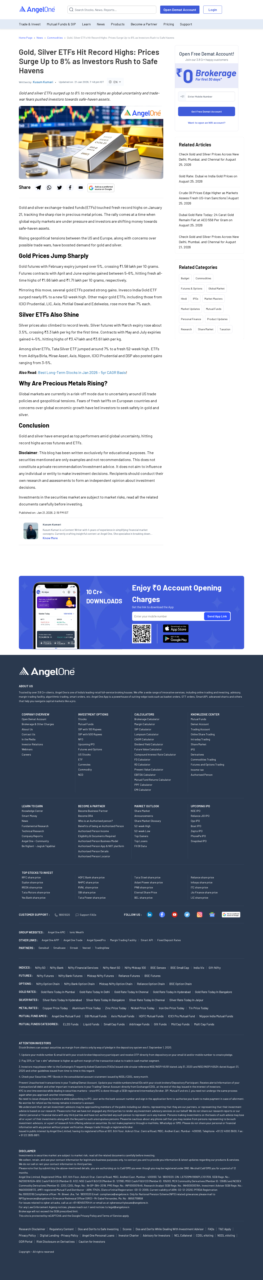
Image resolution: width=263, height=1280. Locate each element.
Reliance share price (202, 877)
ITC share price (199, 887)
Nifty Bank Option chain (79, 984)
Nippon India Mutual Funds (216, 1016)
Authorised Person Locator (94, 856)
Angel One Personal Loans (98, 1235)
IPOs (195, 298)
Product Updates (217, 318)
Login (213, 10)
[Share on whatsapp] (49, 187)
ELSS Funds (71, 1024)
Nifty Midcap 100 (135, 967)
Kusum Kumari (43, 82)
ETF (80, 759)
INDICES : (25, 967)
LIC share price (199, 897)
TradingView (102, 947)
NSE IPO (195, 810)
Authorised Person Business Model (98, 841)
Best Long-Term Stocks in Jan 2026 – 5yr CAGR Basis (82, 372)
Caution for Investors (92, 1241)
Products (118, 24)
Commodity (85, 769)
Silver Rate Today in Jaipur (186, 1000)
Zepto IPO (197, 831)
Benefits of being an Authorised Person (101, 826)
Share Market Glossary (147, 820)
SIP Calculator (142, 729)
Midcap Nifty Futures (100, 975)
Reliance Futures (129, 975)
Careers (26, 754)
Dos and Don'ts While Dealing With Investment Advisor (170, 1229)
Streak (74, 947)
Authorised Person (202, 774)
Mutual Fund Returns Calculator (152, 779)
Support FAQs (88, 914)
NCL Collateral (183, 1235)
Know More (50, 538)
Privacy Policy (88, 1215)
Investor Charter (128, 1235)
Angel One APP (50, 940)
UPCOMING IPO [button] (200, 806)
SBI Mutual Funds (96, 1016)
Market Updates (190, 308)
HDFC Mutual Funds (151, 1016)
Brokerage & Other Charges (38, 724)
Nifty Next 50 (111, 967)
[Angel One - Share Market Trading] (37, 9)
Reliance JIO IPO (200, 815)
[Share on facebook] (70, 187)
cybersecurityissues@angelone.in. (129, 1202)
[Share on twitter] (59, 187)
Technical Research (33, 831)
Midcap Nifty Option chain (115, 984)
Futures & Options (191, 288)
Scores (127, 1229)
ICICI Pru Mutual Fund (181, 1016)
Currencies (84, 764)
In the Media (28, 739)
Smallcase (59, 947)
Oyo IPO (195, 820)
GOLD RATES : (28, 991)
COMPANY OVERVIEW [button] (35, 714)
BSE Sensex (158, 967)
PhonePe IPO (198, 836)
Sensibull (44, 947)
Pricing (168, 24)
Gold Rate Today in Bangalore (213, 992)
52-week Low (142, 831)
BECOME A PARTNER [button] (91, 806)
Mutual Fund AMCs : (33, 1016)
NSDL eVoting (226, 1235)
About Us (27, 729)
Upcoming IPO (86, 744)
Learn (86, 24)
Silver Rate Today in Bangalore (105, 1000)
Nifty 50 (40, 967)
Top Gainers (141, 836)
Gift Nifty (215, 967)
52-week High (142, 826)
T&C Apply (224, 1229)
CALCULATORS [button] (144, 714)
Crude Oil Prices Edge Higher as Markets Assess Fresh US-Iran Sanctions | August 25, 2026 (209, 197)
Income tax (197, 769)
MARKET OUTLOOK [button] (146, 806)
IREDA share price (32, 887)
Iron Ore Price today (171, 1008)
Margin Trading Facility (123, 940)
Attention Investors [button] (35, 1043)
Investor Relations (32, 744)
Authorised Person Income (93, 831)
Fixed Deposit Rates (169, 940)
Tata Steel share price (147, 877)
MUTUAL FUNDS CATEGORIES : (39, 1024)
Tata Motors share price (36, 892)
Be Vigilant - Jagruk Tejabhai (38, 846)
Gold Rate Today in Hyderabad (172, 992)
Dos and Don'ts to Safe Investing (98, 1229)
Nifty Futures (45, 975)
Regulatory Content (61, 1229)
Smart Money (29, 815)
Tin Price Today (198, 1008)
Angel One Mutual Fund (66, 1016)
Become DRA (85, 815)
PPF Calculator (143, 784)
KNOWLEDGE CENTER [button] (205, 714)
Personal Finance (191, 318)
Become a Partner (144, 24)
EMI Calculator (142, 789)
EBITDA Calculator (145, 774)
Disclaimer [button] (27, 1151)
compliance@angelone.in (114, 1194)
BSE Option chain (180, 984)
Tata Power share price (92, 897)
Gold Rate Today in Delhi (95, 992)
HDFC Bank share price (91, 877)
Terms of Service (112, 1215)
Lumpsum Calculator (146, 734)
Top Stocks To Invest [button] (37, 872)
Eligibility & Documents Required (97, 836)
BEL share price (143, 897)
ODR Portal (25, 1241)
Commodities (203, 278)
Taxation (225, 329)
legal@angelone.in (118, 1207)
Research (186, 329)
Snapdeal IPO (199, 841)
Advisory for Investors (156, 1235)
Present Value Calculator (148, 769)
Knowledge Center (32, 810)
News (101, 24)
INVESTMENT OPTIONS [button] (93, 714)
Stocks (82, 719)
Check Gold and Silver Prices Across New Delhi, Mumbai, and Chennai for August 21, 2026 (209, 241)
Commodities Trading (203, 759)
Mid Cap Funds (180, 1024)
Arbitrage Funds (139, 1024)
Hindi (184, 298)
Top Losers (140, 841)
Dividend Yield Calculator (148, 744)
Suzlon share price (32, 882)
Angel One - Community (35, 841)
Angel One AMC (56, 932)
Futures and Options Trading (207, 764)
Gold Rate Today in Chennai (131, 992)
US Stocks (84, 754)
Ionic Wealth (77, 932)
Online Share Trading (203, 734)
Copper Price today (55, 1008)
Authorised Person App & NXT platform (101, 846)
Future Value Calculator (148, 749)
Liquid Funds (91, 1024)
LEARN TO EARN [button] (32, 806)
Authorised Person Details (93, 851)
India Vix (198, 967)
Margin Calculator (144, 724)
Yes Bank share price (33, 897)
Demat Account (200, 724)
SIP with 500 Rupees (90, 734)
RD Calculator (142, 764)
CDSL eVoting (204, 1235)
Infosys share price (201, 882)
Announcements (143, 815)
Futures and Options (90, 749)
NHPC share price (88, 882)
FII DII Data (140, 846)
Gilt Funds (160, 1024)
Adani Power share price (148, 882)
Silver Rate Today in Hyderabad (62, 1000)
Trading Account (200, 729)
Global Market (217, 288)
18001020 (64, 914)
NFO (80, 739)
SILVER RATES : (29, 999)
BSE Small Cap (179, 967)
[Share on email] (81, 187)
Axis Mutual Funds (122, 1016)
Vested (86, 947)
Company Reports (32, 836)
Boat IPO (196, 826)
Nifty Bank (57, 967)
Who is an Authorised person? (95, 820)
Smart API (147, 940)
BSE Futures (152, 975)
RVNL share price (88, 887)
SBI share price (86, 892)
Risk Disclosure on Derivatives (55, 1241)
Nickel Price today (142, 1008)
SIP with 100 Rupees (89, 729)
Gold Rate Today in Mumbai (58, 992)
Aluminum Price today (86, 1008)
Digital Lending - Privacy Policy (59, 1235)
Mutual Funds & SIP (61, 24)
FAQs (211, 1229)
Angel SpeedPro (96, 940)
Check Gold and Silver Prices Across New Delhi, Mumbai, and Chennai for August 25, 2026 (209, 159)
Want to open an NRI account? (206, 122)
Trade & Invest (30, 24)
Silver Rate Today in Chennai (147, 1000)
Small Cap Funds (114, 1024)
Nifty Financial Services (83, 967)
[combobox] (115, 81)
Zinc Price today (115, 1008)
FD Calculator (142, 759)
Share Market (206, 329)
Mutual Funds (213, 308)
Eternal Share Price (145, 892)
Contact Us (28, 734)
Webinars (27, 749)
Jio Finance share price (204, 892)
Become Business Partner (93, 810)
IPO (193, 749)
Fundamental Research (35, 826)
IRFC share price (31, 877)
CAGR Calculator (144, 739)
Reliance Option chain (151, 984)
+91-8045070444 (82, 1202)
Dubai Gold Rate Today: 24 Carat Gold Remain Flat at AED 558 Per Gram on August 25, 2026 (206, 219)
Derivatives (197, 754)
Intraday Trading (200, 739)
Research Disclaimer (32, 1229)
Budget (185, 278)
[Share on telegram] (38, 187)
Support (186, 24)
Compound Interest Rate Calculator (155, 754)
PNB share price (143, 887)
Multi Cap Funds (204, 1024)
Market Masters (213, 298)
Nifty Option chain (48, 984)
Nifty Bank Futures (70, 975)
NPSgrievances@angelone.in (35, 1198)
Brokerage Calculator (146, 719)
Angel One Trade (73, 940)
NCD (80, 774)
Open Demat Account (179, 10)
